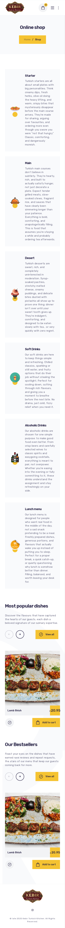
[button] (9, 634)
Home (27, 39)
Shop (38, 39)
